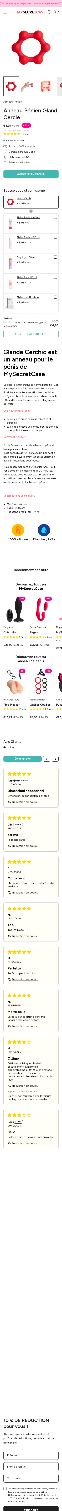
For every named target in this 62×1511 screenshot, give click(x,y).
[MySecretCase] (31, 12)
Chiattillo (9, 632)
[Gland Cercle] (11, 86)
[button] (49, 12)
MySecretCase (31, 589)
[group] (31, 3)
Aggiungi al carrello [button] (31, 334)
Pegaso (34, 632)
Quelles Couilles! (40, 704)
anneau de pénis (31, 661)
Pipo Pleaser (11, 704)
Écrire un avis (22, 758)
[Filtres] (46, 759)
